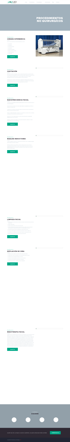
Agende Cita (12, 56)
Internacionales (47, 2)
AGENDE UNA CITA (55, 432)
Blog (53, 2)
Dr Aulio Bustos (31, 2)
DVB (20, 439)
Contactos (57, 2)
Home (26, 2)
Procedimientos (39, 2)
